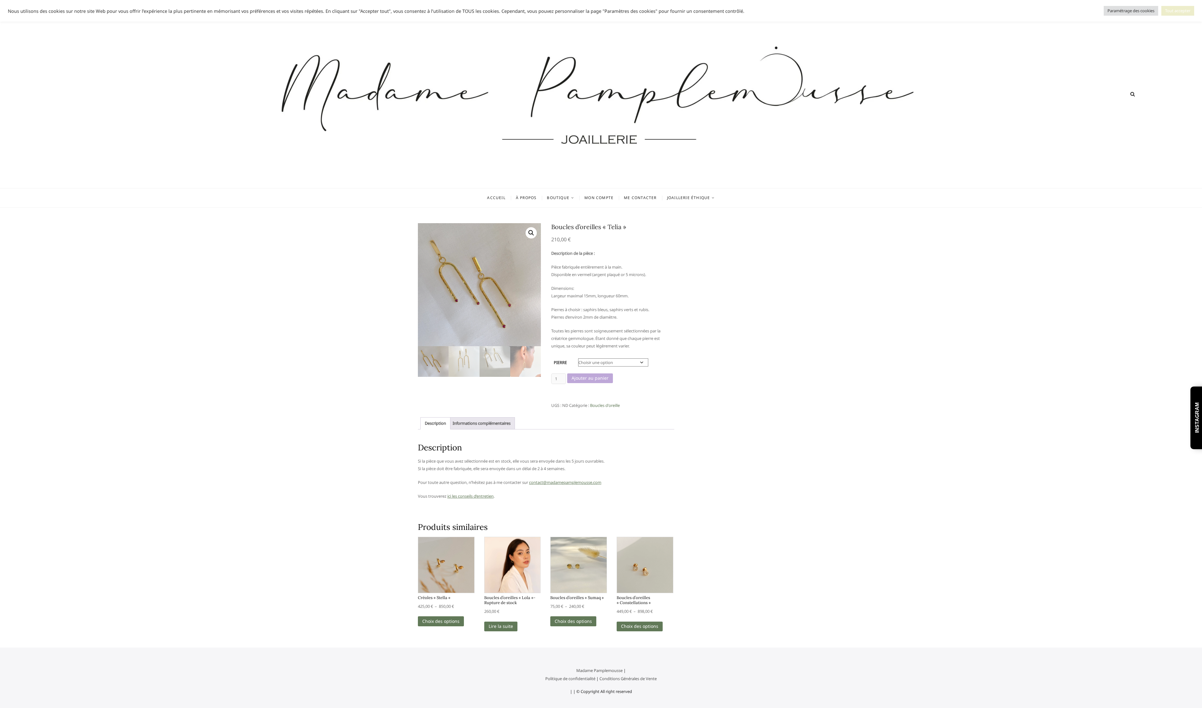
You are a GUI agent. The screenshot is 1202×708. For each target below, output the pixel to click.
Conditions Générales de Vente (628, 678)
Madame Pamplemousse (599, 670)
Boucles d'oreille (605, 405)
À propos (526, 197)
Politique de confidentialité (570, 678)
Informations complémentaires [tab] (482, 423)
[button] (531, 233)
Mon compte (599, 197)
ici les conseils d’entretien (470, 496)
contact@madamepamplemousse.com (565, 482)
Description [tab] (435, 423)
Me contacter (640, 197)
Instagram (1197, 418)
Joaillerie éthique (688, 197)
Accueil (496, 197)
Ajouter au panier (590, 378)
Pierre (560, 362)
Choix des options (441, 621)
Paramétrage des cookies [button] (1130, 10)
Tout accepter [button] (1177, 10)
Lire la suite (501, 626)
